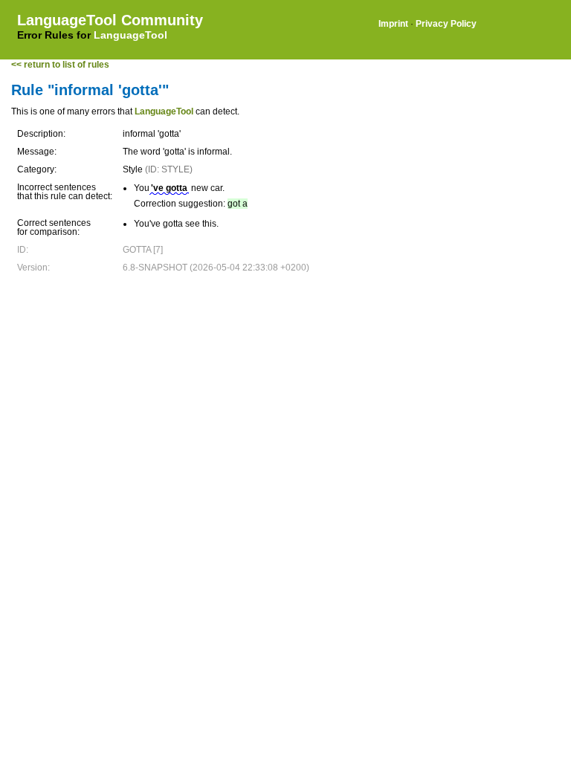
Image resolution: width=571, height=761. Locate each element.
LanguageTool (130, 35)
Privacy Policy (446, 24)
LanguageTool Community (110, 20)
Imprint (393, 24)
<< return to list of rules (60, 64)
